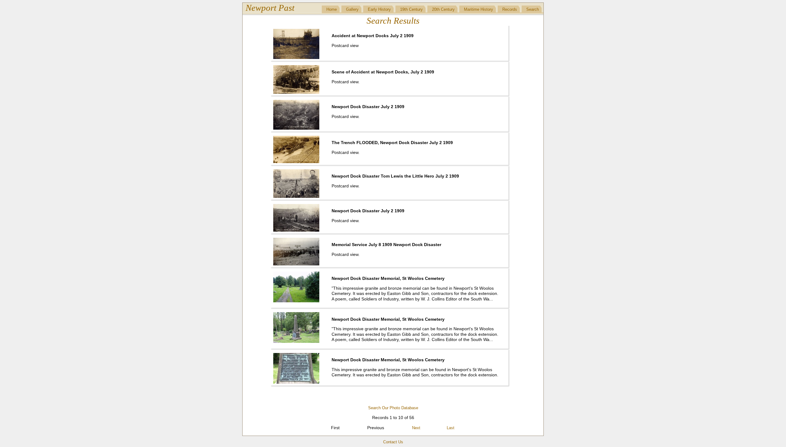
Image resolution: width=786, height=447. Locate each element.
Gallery (352, 9)
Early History (379, 9)
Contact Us (393, 442)
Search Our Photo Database (393, 408)
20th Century (443, 9)
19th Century (411, 9)
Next (416, 427)
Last (450, 427)
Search (532, 9)
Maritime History (478, 9)
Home (331, 9)
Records (509, 9)
